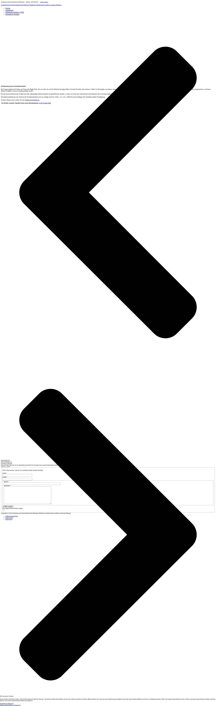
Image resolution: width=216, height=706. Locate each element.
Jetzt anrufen (44, 2)
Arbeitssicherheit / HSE (14, 12)
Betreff (6, 482)
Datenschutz (9, 518)
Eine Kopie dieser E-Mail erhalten (12, 508)
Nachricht (7, 485)
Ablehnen (11, 703)
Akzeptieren (3, 703)
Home (7, 8)
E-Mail (4, 477)
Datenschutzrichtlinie (6, 705)
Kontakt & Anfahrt (12, 14)
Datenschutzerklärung (32, 100)
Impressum (8, 519)
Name (4, 473)
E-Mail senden (8, 506)
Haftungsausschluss (11, 516)
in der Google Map (45, 103)
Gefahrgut (9, 10)
